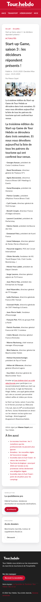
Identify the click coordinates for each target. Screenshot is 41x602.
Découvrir (11, 537)
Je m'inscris (11, 509)
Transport (13, 13)
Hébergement (26, 13)
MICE (36, 13)
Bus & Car (12, 587)
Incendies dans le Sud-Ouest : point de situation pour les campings (22, 476)
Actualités (16, 29)
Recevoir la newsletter (14, 578)
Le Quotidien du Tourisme (22, 584)
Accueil (7, 29)
